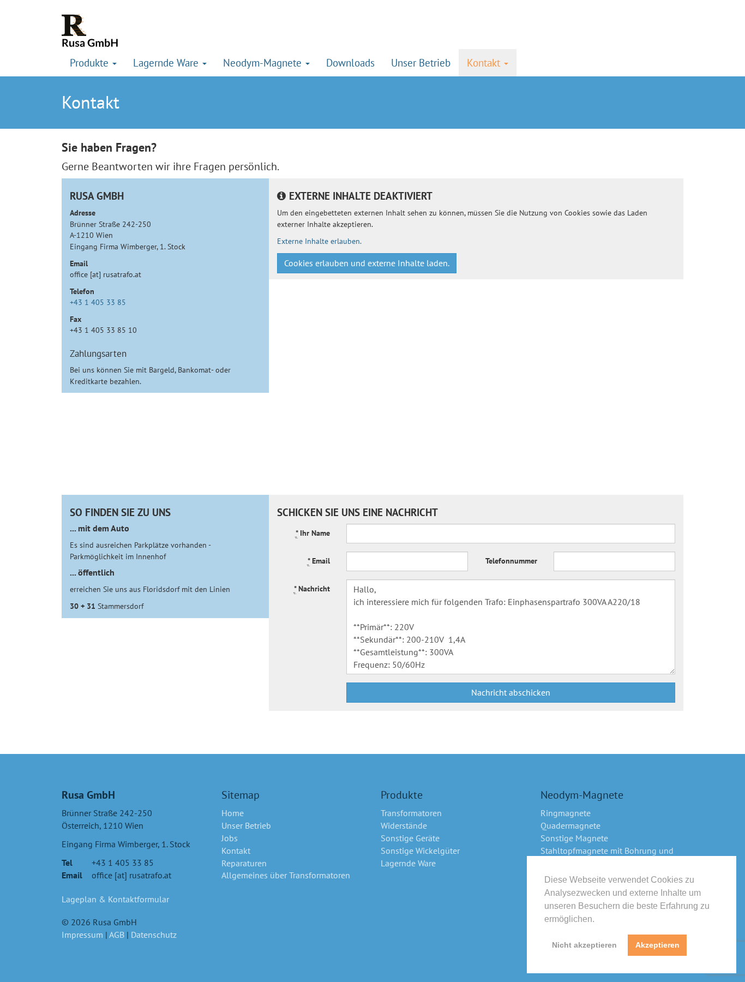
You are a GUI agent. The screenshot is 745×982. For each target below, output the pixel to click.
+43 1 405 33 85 (98, 302)
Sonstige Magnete (574, 838)
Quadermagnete (570, 825)
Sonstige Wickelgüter (420, 850)
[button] (598, 919)
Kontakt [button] (485, 62)
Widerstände (404, 825)
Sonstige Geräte (410, 838)
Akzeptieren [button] (657, 945)
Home (232, 812)
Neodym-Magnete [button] (263, 62)
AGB (116, 934)
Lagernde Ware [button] (167, 62)
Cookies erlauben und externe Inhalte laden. (366, 263)
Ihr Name (313, 533)
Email (319, 560)
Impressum (82, 934)
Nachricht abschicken (510, 692)
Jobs (229, 838)
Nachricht (312, 588)
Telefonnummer (511, 560)
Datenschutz (154, 934)
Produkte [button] (90, 62)
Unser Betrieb (420, 62)
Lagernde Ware (408, 863)
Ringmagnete (565, 812)
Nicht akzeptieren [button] (584, 945)
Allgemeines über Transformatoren (285, 875)
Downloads (350, 62)
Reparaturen (244, 863)
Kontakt (235, 850)
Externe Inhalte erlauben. (319, 241)
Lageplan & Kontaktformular (115, 899)
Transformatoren (411, 812)
